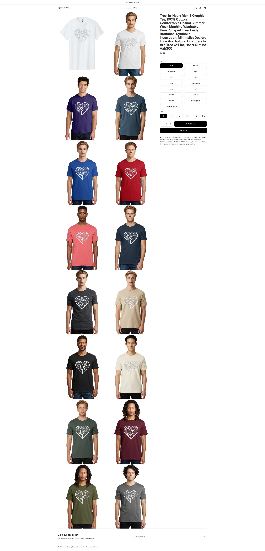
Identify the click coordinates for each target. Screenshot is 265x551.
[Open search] (196, 8)
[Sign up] (204, 537)
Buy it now (183, 130)
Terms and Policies (91, 547)
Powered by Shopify (78, 547)
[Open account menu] (200, 8)
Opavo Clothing (67, 547)
